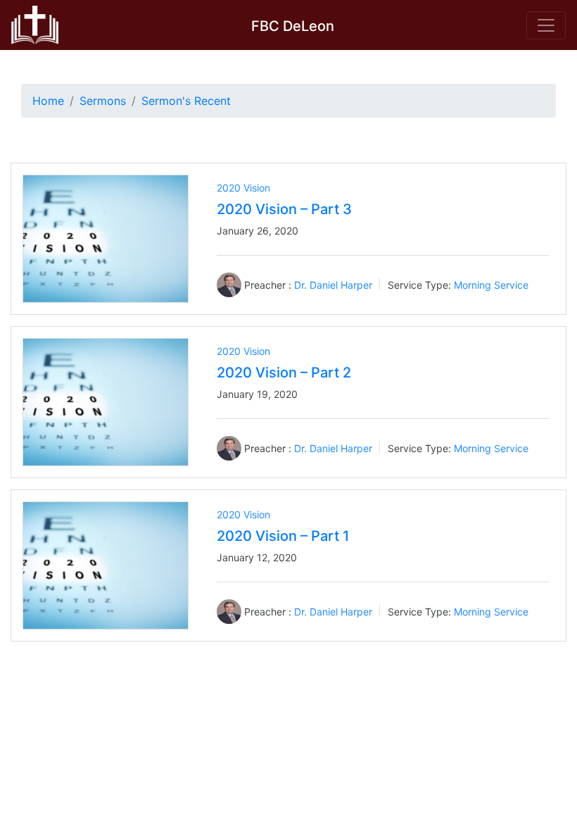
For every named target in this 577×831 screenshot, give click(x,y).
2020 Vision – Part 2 (284, 372)
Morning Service (491, 285)
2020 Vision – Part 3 (284, 209)
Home (48, 101)
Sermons (103, 101)
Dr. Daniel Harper (333, 285)
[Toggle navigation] (546, 25)
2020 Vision (243, 188)
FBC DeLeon (292, 26)
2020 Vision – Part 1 (283, 535)
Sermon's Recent (186, 101)
